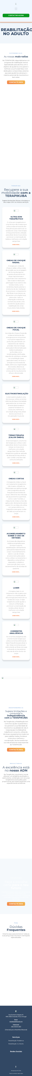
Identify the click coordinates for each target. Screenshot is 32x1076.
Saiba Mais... (16, 244)
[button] (16, 8)
